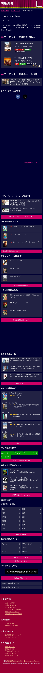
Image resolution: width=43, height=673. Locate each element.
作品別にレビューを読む (13, 614)
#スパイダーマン (6, 453)
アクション (5, 544)
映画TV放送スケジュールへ (21, 495)
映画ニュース (10, 647)
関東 (23, 509)
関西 (3, 513)
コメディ (4, 552)
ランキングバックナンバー (14, 637)
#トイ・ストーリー (30, 453)
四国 (23, 525)
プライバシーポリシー (31, 661)
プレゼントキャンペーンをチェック (20, 217)
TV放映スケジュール (12, 651)
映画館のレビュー (11, 625)
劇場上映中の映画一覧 (21, 285)
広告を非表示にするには (32, 162)
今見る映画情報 (10, 653)
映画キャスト (15, 11)
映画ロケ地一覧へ (21, 561)
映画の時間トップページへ (10, 587)
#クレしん (18, 453)
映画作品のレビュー (12, 612)
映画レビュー (21, 443)
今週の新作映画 (10, 605)
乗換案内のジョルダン (14, 661)
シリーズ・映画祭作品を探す (21, 460)
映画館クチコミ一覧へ (21, 557)
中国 (3, 525)
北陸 (23, 521)
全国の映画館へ (21, 534)
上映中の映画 (10, 603)
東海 (23, 513)
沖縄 (23, 528)
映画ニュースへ (21, 383)
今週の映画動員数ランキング (10, 251)
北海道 (4, 517)
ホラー (24, 552)
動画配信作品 (10, 649)
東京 (3, 509)
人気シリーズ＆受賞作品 (13, 609)
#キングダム (5, 457)
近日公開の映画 (10, 607)
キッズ (24, 548)
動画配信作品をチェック (21, 320)
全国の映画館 (10, 623)
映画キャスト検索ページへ (10, 583)
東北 (23, 517)
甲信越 (4, 521)
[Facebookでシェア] (18, 96)
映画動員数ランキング (13, 635)
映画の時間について (20, 578)
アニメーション (27, 544)
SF (3, 548)
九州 (3, 528)
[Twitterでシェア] (25, 96)
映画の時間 (5, 11)
